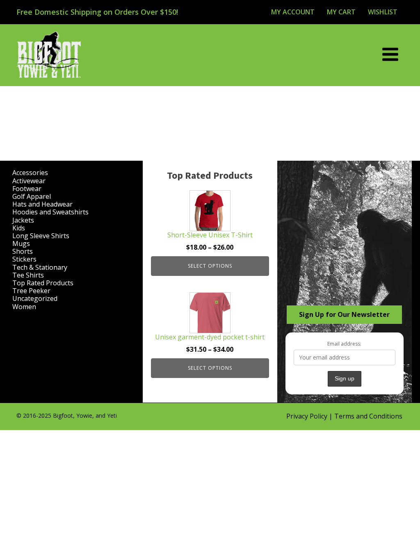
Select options (210, 265)
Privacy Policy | (310, 416)
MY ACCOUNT (293, 11)
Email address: (344, 343)
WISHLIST (382, 11)
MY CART (341, 11)
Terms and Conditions (368, 416)
